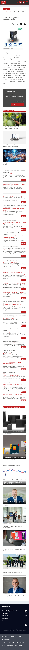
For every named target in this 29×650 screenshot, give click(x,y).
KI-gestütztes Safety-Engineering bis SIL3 (14, 184)
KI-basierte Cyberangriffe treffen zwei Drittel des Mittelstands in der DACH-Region (14, 273)
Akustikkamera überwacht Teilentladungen (14, 292)
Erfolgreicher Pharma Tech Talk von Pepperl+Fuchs (12, 526)
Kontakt (22, 642)
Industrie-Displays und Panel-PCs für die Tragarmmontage (13, 385)
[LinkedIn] (26, 611)
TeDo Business (6, 616)
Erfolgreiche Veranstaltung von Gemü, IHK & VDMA (14, 550)
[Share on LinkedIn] (21, 24)
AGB (20, 636)
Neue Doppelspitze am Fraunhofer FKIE (13, 596)
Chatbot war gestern (8, 332)
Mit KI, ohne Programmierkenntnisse (12, 304)
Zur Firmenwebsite (17, 105)
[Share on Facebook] (25, 24)
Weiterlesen (23, 180)
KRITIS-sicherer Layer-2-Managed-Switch (13, 196)
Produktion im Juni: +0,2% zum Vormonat (14, 283)
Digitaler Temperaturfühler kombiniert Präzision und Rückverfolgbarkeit (13, 374)
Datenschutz (13, 636)
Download (5, 613)
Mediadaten (5, 618)
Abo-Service (5, 621)
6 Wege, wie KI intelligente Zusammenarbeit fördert (14, 222)
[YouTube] (26, 621)
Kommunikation (9, 11)
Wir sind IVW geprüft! (8, 611)
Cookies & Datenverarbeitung (10, 642)
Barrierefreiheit (6, 639)
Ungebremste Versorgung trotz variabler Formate (13, 209)
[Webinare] (26, 625)
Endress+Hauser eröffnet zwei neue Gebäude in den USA (12, 573)
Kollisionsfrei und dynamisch (10, 250)
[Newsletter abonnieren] (26, 616)
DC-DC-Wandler (7, 353)
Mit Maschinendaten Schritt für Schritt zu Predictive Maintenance (14, 236)
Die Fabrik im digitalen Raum (11, 165)
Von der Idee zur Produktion (10, 146)
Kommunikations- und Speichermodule (13, 342)
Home (4, 11)
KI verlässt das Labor (8, 318)
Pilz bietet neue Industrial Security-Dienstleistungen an (12, 362)
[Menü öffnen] (27, 2)
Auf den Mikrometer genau (10, 262)
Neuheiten (6, 9)
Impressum (5, 636)
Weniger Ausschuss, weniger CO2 (12, 128)
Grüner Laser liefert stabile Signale (12, 174)
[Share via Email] (17, 24)
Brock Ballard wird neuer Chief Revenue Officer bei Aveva (13, 395)
